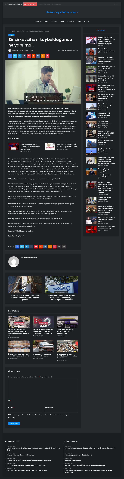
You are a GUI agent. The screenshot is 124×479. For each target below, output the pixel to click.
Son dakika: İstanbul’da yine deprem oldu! (106, 228)
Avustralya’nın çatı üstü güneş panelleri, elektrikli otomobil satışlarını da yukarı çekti (18, 332)
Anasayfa (38, 21)
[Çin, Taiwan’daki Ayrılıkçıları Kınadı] (91, 115)
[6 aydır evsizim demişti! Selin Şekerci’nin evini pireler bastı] (91, 97)
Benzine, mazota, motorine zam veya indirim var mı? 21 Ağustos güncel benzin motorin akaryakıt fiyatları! (106, 187)
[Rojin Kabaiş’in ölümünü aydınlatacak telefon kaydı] (91, 220)
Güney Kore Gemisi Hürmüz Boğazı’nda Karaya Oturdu (105, 106)
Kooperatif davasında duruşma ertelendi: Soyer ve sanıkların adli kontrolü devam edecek (106, 161)
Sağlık (62, 21)
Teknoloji (70, 21)
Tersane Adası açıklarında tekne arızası (107, 50)
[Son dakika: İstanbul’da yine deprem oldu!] (91, 229)
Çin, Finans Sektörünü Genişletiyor (105, 150)
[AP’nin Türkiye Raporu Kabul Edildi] (91, 143)
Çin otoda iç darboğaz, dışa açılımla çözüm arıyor (42, 355)
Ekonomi (54, 21)
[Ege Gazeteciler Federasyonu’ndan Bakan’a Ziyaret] (91, 124)
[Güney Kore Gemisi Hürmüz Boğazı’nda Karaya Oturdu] (91, 106)
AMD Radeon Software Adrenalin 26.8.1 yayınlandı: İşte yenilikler (30, 146)
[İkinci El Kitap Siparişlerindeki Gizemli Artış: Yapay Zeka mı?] (19, 346)
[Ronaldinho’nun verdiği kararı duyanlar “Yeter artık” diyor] (91, 78)
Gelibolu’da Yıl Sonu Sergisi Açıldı (105, 199)
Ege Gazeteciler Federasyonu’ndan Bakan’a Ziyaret (104, 124)
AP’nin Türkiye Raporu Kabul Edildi (105, 141)
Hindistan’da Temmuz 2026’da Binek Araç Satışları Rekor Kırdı (67, 356)
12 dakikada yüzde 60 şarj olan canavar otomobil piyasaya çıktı (66, 331)
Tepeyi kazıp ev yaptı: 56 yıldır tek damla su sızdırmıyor (106, 69)
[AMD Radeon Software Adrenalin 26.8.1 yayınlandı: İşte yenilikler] (13, 146)
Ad (9, 400)
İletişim (86, 21)
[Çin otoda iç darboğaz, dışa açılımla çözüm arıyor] (43, 346)
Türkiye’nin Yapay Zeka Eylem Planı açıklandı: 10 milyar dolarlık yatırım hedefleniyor (43, 331)
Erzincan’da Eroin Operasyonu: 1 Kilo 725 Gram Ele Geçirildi (106, 133)
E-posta (11, 407)
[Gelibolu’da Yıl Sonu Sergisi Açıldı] (91, 200)
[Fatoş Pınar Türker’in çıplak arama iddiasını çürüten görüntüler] (91, 60)
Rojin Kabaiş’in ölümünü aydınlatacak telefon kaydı (106, 220)
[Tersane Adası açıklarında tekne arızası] (91, 51)
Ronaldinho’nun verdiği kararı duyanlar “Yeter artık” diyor (106, 78)
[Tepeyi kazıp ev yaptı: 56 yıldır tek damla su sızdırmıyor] (91, 69)
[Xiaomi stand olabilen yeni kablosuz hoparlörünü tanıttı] (50, 146)
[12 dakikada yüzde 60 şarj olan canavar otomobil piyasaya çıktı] (67, 322)
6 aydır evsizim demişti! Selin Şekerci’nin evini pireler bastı (106, 97)
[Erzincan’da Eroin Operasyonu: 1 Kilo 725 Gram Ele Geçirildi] (91, 133)
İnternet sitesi (49, 407)
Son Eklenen (100, 30)
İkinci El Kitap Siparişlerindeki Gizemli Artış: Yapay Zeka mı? (18, 355)
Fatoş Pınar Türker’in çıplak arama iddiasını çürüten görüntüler (56, 4)
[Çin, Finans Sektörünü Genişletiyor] (91, 151)
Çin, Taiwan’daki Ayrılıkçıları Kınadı (104, 114)
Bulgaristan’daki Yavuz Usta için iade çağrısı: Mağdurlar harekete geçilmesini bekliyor (106, 209)
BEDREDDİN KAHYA (17, 50)
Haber (46, 21)
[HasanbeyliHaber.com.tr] (62, 12)
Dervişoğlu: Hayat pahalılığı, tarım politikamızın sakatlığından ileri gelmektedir (104, 173)
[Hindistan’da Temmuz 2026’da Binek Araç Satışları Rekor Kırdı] (67, 346)
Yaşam (79, 21)
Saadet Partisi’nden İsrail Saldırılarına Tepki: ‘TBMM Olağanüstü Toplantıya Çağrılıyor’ (106, 41)
